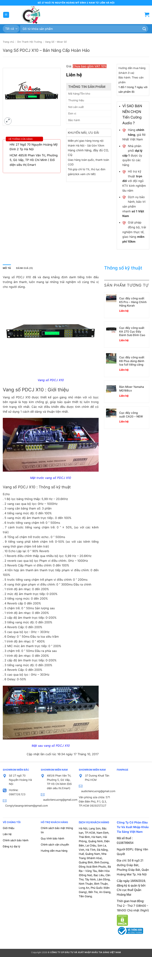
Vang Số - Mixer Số (56, 41)
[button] (6, 15)
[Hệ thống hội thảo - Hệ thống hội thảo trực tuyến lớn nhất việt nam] (30, 15)
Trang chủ (8, 41)
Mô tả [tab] (7, 268)
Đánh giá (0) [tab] (24, 268)
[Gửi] (144, 28)
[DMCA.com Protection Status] (122, 920)
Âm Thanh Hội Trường (29, 41)
